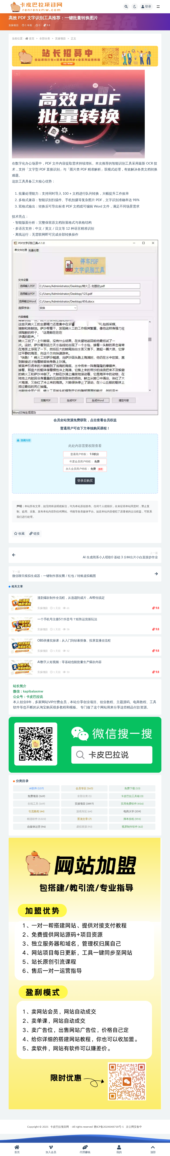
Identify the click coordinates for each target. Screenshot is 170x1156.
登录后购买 (85, 480)
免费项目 (36, 796)
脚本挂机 (132, 819)
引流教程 (36, 811)
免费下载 (132, 788)
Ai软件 (36, 788)
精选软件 (36, 819)
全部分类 (44, 38)
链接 (36, 533)
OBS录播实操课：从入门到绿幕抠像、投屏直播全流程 (74, 640)
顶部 (153, 1152)
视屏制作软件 (132, 826)
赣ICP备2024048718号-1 (109, 1126)
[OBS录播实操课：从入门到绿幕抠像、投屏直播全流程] (22, 646)
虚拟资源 (84, 826)
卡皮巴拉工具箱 (132, 796)
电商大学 (132, 811)
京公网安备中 (134, 1126)
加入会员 (51, 1152)
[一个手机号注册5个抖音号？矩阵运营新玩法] (22, 624)
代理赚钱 (85, 1152)
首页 (31, 38)
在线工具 (36, 803)
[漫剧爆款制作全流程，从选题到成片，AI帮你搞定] (22, 603)
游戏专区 (84, 811)
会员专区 (84, 788)
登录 (148, 6)
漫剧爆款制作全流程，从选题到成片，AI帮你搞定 (70, 597)
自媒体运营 (36, 826)
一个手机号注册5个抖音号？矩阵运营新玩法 (67, 619)
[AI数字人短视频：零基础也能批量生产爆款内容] (22, 667)
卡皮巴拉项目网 (59, 1126)
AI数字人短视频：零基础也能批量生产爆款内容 (69, 662)
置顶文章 (84, 819)
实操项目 (14, 25)
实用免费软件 (132, 803)
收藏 (21, 533)
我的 (119, 1152)
